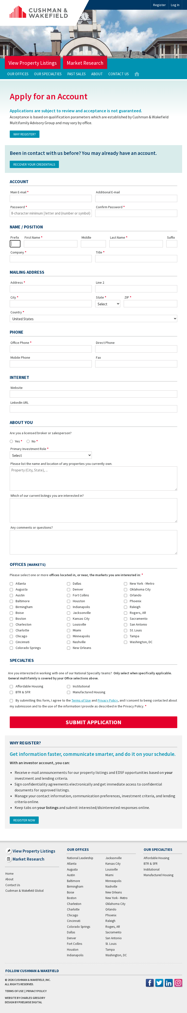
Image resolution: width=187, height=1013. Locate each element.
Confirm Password (109, 207)
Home (137, 74)
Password (17, 207)
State (100, 297)
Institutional (81, 686)
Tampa (134, 636)
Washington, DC (141, 642)
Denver (78, 589)
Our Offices (17, 74)
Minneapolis (81, 636)
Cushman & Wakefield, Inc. (32, 980)
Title (99, 252)
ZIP (126, 297)
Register (159, 5)
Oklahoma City (140, 589)
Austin (20, 595)
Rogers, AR (138, 612)
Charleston (23, 624)
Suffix (171, 237)
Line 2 (100, 282)
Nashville (79, 642)
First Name (32, 237)
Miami (77, 630)
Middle (86, 237)
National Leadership (80, 858)
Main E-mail (18, 192)
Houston (79, 601)
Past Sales (76, 74)
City (13, 297)
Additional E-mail (108, 192)
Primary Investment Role (28, 449)
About (97, 74)
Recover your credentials (34, 164)
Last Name (117, 237)
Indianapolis (81, 607)
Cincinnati (22, 642)
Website (16, 387)
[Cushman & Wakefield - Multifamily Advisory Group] (47, 13)
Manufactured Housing (89, 692)
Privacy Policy (108, 700)
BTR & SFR (23, 692)
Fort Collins (81, 595)
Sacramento (139, 618)
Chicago (21, 636)
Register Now (24, 820)
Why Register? (24, 134)
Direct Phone (105, 342)
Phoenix (135, 601)
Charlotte (22, 630)
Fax (98, 357)
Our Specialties (48, 74)
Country (16, 312)
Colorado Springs (28, 648)
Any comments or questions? (31, 527)
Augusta (22, 589)
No (34, 441)
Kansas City (81, 618)
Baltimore (23, 601)
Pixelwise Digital (30, 1002)
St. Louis (136, 630)
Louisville (79, 624)
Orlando (135, 595)
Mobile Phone (20, 357)
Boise (20, 612)
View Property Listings (33, 63)
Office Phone (19, 342)
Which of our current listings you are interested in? (47, 495)
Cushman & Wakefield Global (24, 891)
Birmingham (24, 607)
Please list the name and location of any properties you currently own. (61, 463)
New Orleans (82, 648)
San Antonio (138, 624)
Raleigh (135, 607)
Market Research (85, 63)
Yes (17, 441)
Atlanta (21, 583)
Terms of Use (81, 700)
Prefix (14, 237)
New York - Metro (142, 583)
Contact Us (118, 74)
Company (17, 252)
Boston (21, 618)
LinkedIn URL (19, 402)
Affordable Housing (29, 686)
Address (16, 282)
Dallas (77, 583)
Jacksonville (82, 612)
